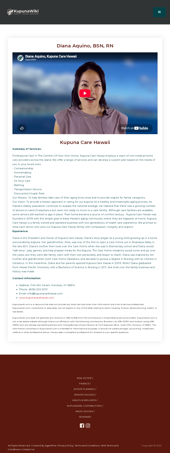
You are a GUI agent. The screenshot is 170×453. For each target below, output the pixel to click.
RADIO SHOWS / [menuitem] (85, 411)
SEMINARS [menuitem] (85, 416)
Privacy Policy (66, 445)
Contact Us (27, 449)
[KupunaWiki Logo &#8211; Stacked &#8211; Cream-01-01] (23, 11)
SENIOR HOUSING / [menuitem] (85, 394)
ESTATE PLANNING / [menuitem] (85, 389)
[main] (85, 190)
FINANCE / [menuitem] (85, 383)
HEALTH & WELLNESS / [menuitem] (85, 400)
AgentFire (51, 445)
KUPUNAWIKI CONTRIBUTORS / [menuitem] (85, 405)
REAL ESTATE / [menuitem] (85, 378)
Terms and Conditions (87, 445)
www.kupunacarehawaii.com (36, 297)
